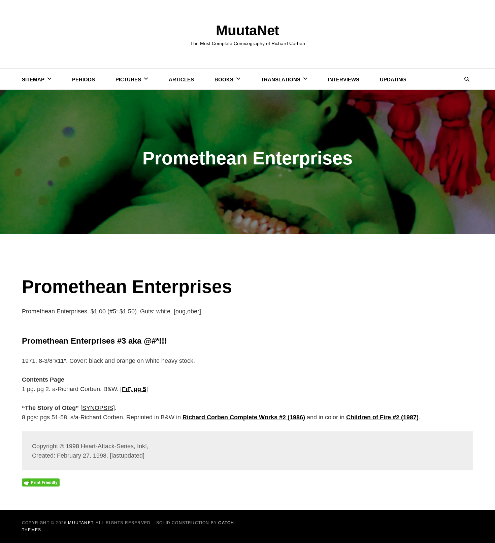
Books (223, 79)
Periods (83, 79)
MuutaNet (247, 30)
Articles (181, 79)
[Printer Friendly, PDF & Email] (41, 482)
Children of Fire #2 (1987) (382, 417)
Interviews (343, 79)
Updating (393, 79)
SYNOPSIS (97, 407)
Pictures (128, 79)
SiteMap (33, 79)
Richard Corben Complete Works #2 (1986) (244, 417)
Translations (280, 79)
